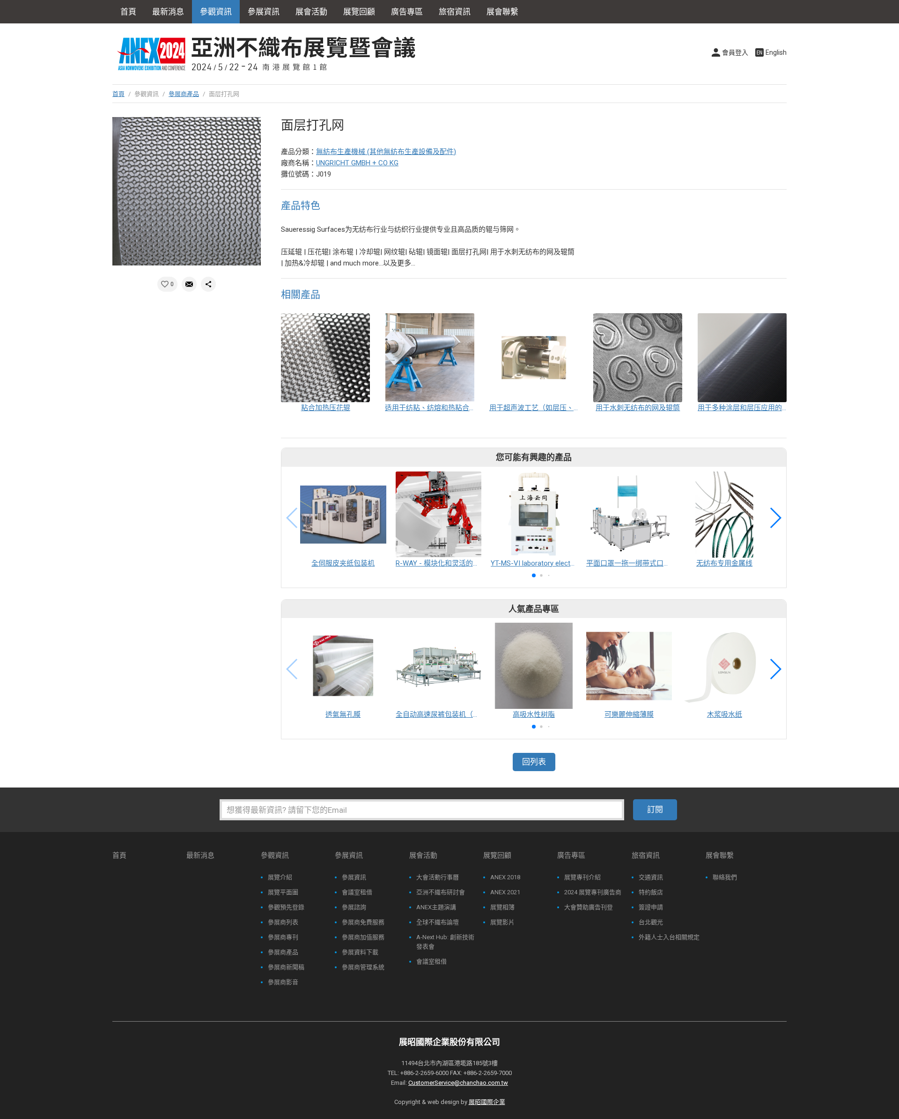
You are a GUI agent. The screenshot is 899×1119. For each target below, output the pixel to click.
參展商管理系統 (363, 967)
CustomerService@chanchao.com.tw (458, 1082)
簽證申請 (651, 907)
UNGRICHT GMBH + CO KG (357, 163)
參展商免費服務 (363, 922)
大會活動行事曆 (437, 877)
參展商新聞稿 (286, 967)
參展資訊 (354, 877)
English (776, 52)
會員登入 (735, 52)
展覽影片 (502, 922)
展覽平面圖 (283, 892)
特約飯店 (651, 892)
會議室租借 (357, 892)
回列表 (534, 761)
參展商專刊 (283, 937)
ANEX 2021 (505, 892)
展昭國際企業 (487, 1101)
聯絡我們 (725, 877)
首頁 (128, 11)
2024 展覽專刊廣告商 (592, 892)
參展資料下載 (360, 952)
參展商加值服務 (363, 937)
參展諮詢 (354, 907)
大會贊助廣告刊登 (588, 907)
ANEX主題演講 (436, 907)
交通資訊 (651, 877)
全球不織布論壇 (437, 922)
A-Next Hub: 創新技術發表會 (445, 942)
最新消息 (168, 11)
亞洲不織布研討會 (440, 892)
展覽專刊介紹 (582, 877)
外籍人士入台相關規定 (669, 937)
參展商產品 (184, 93)
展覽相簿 (502, 907)
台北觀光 (651, 922)
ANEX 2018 (505, 877)
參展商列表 (283, 922)
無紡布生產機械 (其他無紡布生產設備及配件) (386, 151)
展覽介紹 (280, 877)
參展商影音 (283, 982)
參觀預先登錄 (286, 907)
